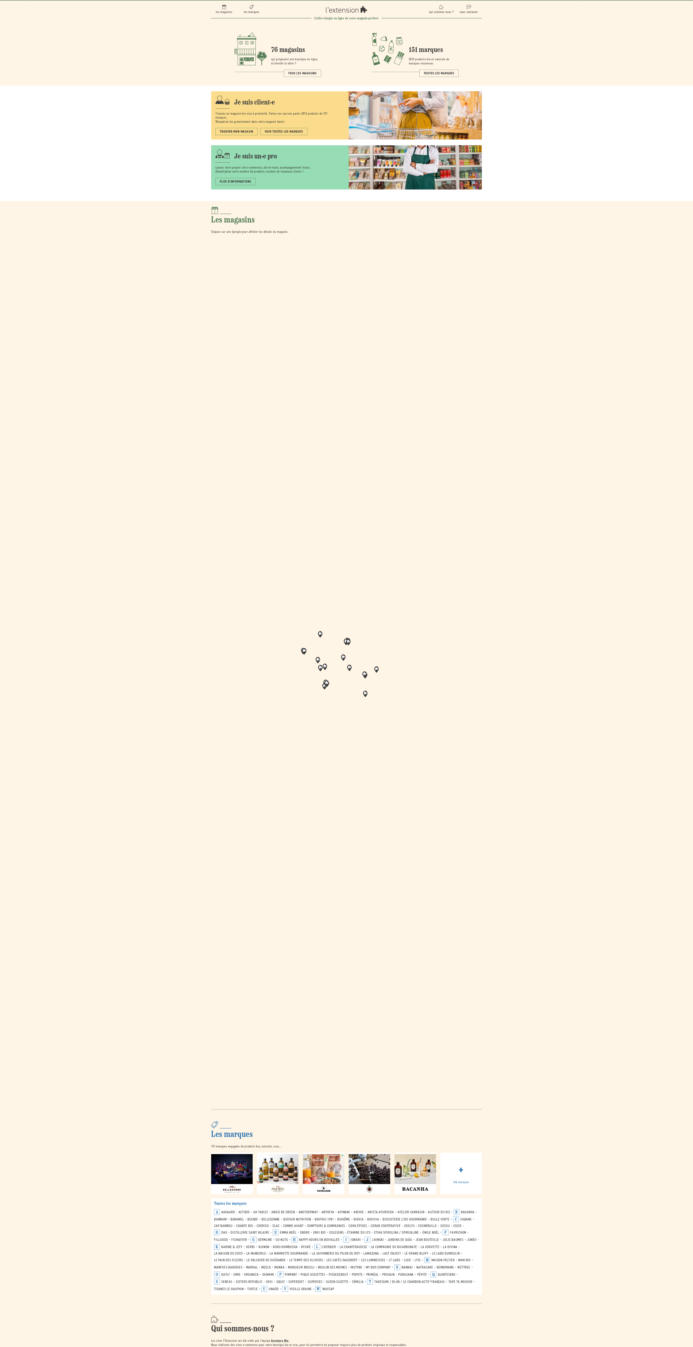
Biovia (359, 1219)
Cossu (445, 1226)
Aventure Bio (280, 1341)
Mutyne (356, 1267)
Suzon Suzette (337, 1282)
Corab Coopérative (386, 1226)
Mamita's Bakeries (228, 1267)
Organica (251, 1274)
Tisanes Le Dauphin (229, 1289)
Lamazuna (371, 1253)
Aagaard (228, 1212)
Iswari (355, 1239)
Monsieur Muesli (301, 1267)
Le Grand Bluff (417, 1253)
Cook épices (358, 1226)
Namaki (407, 1267)
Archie (359, 1212)
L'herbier (329, 1247)
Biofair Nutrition (297, 1219)
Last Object (392, 1253)
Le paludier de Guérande (266, 1260)
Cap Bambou (223, 1226)
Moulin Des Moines (332, 1267)
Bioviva (373, 1219)
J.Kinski (378, 1239)
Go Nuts (282, 1239)
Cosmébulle (427, 1226)
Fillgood (221, 1239)
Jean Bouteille (427, 1239)
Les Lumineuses (373, 1260)
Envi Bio (319, 1232)
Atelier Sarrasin (411, 1212)
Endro (305, 1232)
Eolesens (336, 1232)
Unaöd (274, 1289)
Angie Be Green (283, 1212)
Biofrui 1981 (324, 1219)
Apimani (344, 1212)
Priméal (372, 1274)
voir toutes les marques (284, 131)
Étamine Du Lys (358, 1232)
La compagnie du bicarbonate (394, 1247)
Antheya (328, 1212)
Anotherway (308, 1212)
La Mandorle (256, 1253)
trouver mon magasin (236, 131)
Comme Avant (293, 1226)
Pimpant (291, 1274)
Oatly (225, 1274)
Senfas (226, 1282)
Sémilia (358, 1282)
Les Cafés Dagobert (342, 1260)
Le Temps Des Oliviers (306, 1260)
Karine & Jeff (232, 1247)
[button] (349, 668)
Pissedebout (338, 1274)
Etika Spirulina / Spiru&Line (396, 1232)
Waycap (328, 1289)
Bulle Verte (440, 1219)
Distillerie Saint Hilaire (250, 1232)
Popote (357, 1274)
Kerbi (250, 1247)
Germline (265, 1239)
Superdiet (296, 1282)
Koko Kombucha (285, 1247)
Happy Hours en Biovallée (319, 1239)
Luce (407, 1260)
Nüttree (463, 1267)
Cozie (457, 1226)
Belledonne (270, 1219)
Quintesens (447, 1274)
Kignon (263, 1247)
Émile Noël (430, 1232)
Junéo (471, 1239)
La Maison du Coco (228, 1253)
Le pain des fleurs (228, 1260)
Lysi (418, 1260)
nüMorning (445, 1267)
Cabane (466, 1219)
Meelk (266, 1267)
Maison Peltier (443, 1260)
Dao (224, 1232)
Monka (279, 1267)
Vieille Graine (300, 1289)
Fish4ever (239, 1239)
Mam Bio (464, 1260)
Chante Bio (244, 1226)
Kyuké (306, 1247)
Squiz (280, 1282)
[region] (346, 669)
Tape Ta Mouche (460, 1282)
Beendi (252, 1219)
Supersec (315, 1282)
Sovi (269, 1282)
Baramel (237, 1219)
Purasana (406, 1274)
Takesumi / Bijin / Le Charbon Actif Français (409, 1282)
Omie (237, 1274)
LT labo (394, 1260)
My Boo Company (378, 1267)
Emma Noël (288, 1232)
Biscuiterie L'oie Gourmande (405, 1219)
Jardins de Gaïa (399, 1239)
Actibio (244, 1212)
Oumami (268, 1274)
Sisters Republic (249, 1282)
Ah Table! (260, 1212)
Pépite (422, 1274)
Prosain (388, 1274)
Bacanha (467, 1212)
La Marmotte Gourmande (289, 1253)
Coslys (409, 1226)
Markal (252, 1267)
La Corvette (430, 1247)
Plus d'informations (235, 181)
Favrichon (458, 1232)
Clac (276, 1226)
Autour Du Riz (439, 1212)
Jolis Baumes (453, 1239)
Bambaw (220, 1219)
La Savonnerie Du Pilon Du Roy (336, 1253)
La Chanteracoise (353, 1247)
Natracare (424, 1267)
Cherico (263, 1226)
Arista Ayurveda (381, 1212)
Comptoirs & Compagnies (326, 1226)
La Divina (450, 1247)
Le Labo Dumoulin (446, 1253)
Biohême (343, 1219)
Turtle (252, 1289)
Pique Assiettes (313, 1274)
